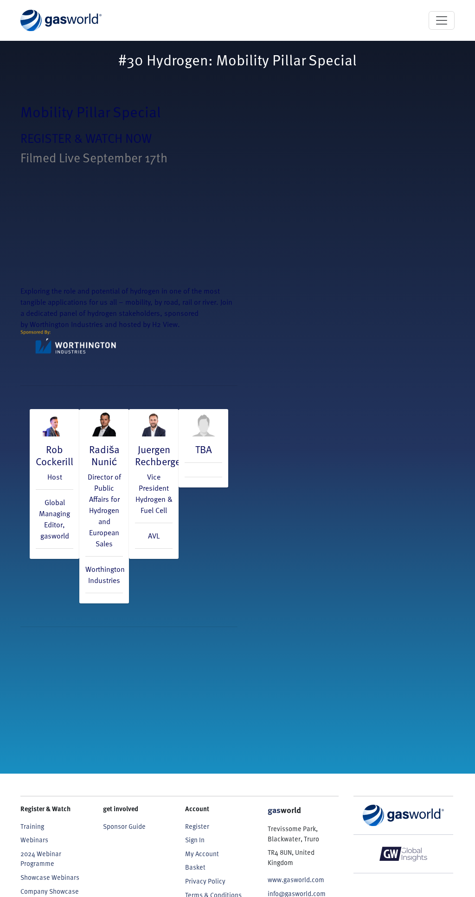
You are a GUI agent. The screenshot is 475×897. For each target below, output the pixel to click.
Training (32, 826)
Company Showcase (49, 891)
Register (197, 826)
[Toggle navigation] (442, 20)
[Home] (61, 20)
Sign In (195, 840)
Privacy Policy (205, 881)
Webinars (34, 840)
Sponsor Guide (124, 826)
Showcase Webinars (49, 877)
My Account (202, 854)
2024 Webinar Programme (40, 859)
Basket (195, 867)
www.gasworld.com (296, 879)
